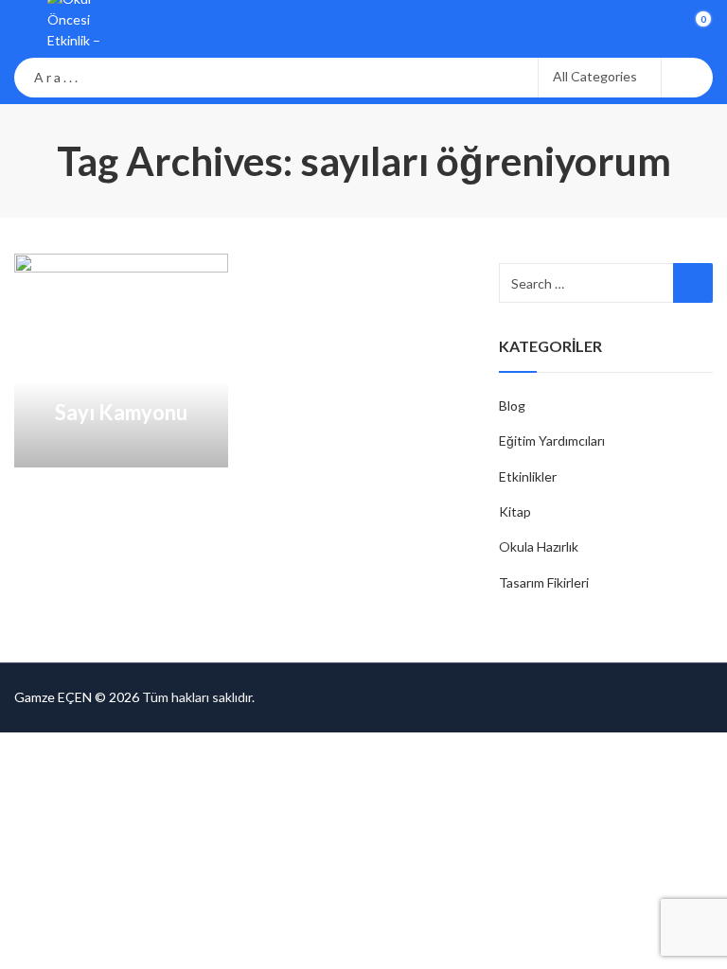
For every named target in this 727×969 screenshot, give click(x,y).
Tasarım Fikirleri (544, 582)
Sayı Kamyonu (121, 412)
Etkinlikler (528, 476)
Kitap (515, 511)
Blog (512, 405)
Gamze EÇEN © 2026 (76, 697)
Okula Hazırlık (538, 546)
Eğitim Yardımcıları (552, 440)
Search (687, 77)
